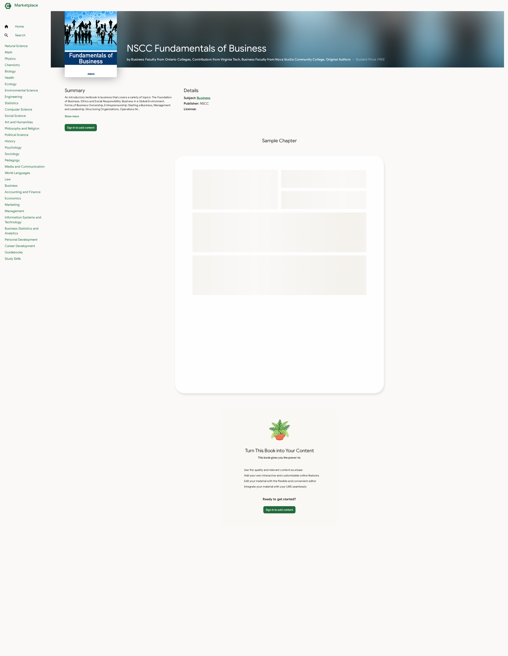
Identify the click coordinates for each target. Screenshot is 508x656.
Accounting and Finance (22, 192)
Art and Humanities (19, 122)
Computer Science (18, 110)
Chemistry (12, 65)
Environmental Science (21, 90)
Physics (10, 59)
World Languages (17, 173)
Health (9, 78)
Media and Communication (25, 167)
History (10, 141)
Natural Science (16, 46)
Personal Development (21, 240)
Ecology (10, 84)
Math (8, 52)
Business (11, 186)
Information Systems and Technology (23, 219)
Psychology (13, 148)
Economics (13, 198)
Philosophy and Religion (22, 129)
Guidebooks (14, 252)
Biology (10, 71)
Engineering (13, 97)
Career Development (20, 246)
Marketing (12, 205)
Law (8, 179)
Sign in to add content (80, 127)
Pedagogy (12, 160)
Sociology (12, 154)
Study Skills (13, 259)
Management (14, 211)
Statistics (11, 103)
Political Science (16, 135)
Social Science (15, 116)
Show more (72, 116)
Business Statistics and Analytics (21, 231)
